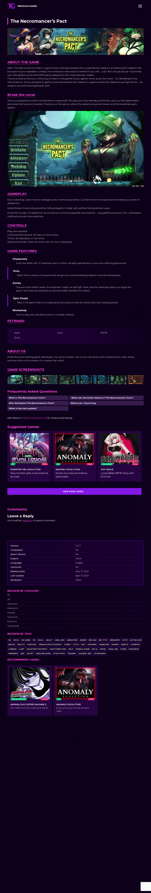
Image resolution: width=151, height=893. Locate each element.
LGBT (21, 649)
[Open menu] (140, 6)
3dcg (40, 640)
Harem (115, 644)
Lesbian (12, 649)
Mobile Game (83, 649)
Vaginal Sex (84, 653)
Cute (124, 640)
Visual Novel (13, 626)
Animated (72, 640)
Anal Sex (59, 640)
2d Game (25, 640)
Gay (83, 644)
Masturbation (58, 649)
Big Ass (92, 640)
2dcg (16, 640)
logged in (27, 520)
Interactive (12, 617)
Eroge (11, 644)
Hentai (124, 644)
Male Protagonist (37, 649)
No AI (94, 649)
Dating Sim (12, 608)
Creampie (115, 640)
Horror (135, 644)
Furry (67, 644)
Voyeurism (99, 653)
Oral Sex (113, 649)
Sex (22, 653)
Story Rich (59, 653)
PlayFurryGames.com (35, 417)
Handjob (104, 644)
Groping (92, 644)
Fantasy (11, 613)
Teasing (71, 653)
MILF (70, 649)
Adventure (12, 604)
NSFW (103, 649)
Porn (123, 649)
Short (30, 653)
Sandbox (13, 653)
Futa (76, 644)
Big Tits (103, 640)
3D (8, 599)
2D (8, 595)
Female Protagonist (50, 644)
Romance (12, 621)
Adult (49, 640)
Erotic (21, 644)
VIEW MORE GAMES (73, 491)
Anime (83, 640)
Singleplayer (43, 653)
